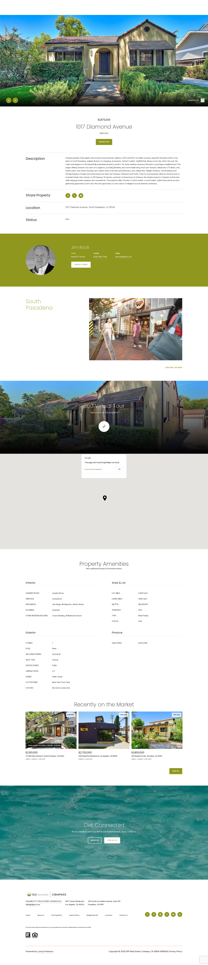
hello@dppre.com (33, 904)
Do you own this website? (93, 469)
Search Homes (74, 915)
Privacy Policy (175, 951)
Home (28, 915)
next (15, 100)
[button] (105, 498)
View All (175, 771)
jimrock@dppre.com (123, 256)
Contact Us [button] (112, 840)
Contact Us (123, 915)
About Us (95, 840)
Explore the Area (174, 367)
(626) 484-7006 (100, 256)
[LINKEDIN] (179, 914)
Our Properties (56, 915)
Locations (108, 915)
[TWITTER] (147, 914)
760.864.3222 (56, 901)
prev (9, 100)
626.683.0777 (31, 901)
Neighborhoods (92, 915)
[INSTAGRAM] (166, 914)
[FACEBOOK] (153, 914)
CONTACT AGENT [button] (81, 264)
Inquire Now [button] (104, 142)
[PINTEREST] (160, 914)
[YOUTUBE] (173, 914)
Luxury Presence (45, 951)
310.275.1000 (43, 901)
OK (119, 469)
